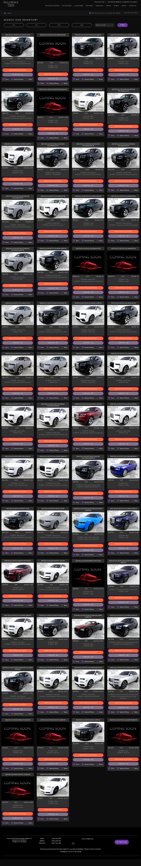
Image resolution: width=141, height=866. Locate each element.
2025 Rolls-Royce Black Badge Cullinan (52, 405)
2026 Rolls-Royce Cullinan (53, 35)
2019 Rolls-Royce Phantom (17, 561)
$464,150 (5, 428)
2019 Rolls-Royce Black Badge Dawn (88, 616)
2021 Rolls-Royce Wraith (88, 561)
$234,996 (76, 743)
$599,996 (75, 113)
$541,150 (40, 169)
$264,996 (40, 691)
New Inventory (67, 5)
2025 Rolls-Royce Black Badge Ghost (88, 509)
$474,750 (111, 327)
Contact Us (132, 5)
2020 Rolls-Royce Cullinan (52, 667)
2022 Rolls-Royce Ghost (88, 720)
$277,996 (111, 639)
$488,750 (76, 276)
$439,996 (76, 428)
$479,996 (40, 327)
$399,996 (75, 482)
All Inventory (78, 5)
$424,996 (5, 480)
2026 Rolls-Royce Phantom (88, 35)
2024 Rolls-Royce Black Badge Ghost (123, 561)
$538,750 (76, 169)
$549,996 (5, 168)
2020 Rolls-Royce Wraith (17, 720)
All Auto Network (74, 851)
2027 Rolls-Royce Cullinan (17, 35)
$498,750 (111, 220)
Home (9, 13)
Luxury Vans (99, 5)
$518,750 (40, 220)
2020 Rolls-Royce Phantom (53, 615)
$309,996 (40, 639)
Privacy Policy (90, 849)
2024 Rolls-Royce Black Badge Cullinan (88, 457)
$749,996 (75, 58)
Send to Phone (18, 79)
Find (122, 25)
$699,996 (111, 58)
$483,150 (5, 327)
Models (116, 5)
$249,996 (5, 748)
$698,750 (5, 113)
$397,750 (5, 532)
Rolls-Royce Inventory (52, 5)
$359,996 (111, 532)
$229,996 (111, 748)
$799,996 (40, 63)
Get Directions (121, 842)
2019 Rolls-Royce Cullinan (123, 456)
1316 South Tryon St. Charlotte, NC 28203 (121, 2)
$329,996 (40, 584)
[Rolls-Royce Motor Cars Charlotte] (11, 4)
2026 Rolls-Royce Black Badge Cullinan (88, 144)
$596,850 (111, 115)
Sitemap (98, 849)
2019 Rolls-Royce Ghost (52, 774)
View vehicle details (17, 70)
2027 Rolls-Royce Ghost (17, 508)
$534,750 (111, 169)
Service (124, 5)
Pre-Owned (89, 5)
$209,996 (5, 802)
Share (30, 79)
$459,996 (40, 429)
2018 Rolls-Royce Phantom (53, 303)
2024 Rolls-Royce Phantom (53, 89)
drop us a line (56, 843)
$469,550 (111, 377)
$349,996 (5, 584)
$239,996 (40, 748)
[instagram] (73, 843)
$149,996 (40, 798)
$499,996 (75, 220)
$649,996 (40, 117)
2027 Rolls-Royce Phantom (17, 89)
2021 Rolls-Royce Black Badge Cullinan (17, 668)
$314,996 (5, 639)
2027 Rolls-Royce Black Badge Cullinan (123, 90)
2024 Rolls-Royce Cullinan (53, 456)
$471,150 (75, 377)
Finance (108, 5)
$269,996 (5, 693)
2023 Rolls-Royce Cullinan (123, 615)
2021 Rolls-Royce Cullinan (123, 667)
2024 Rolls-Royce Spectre (17, 456)
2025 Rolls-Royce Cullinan (123, 35)
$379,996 (75, 534)
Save (7, 79)
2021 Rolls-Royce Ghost (53, 561)
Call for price (7, 58)
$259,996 (76, 691)
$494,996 (5, 274)
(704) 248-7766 (99, 2)
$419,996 (40, 480)
